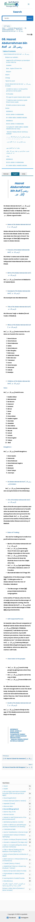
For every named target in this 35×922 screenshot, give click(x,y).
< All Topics (6, 26)
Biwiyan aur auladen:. (11, 57)
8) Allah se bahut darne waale (15, 105)
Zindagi (7, 78)
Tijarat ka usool (10, 81)
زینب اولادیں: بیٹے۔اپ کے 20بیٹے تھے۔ (16, 142)
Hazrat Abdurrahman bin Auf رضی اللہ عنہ (16, 54)
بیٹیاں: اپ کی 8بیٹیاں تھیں (13, 148)
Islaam (7, 75)
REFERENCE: (9, 111)
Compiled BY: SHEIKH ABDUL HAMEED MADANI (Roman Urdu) (17, 128)
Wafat (7, 108)
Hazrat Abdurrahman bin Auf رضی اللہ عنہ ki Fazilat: (18, 85)
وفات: (7, 156)
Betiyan (8, 71)
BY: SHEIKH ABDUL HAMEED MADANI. (16, 117)
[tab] (6, 174)
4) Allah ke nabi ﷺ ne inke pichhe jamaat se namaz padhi (17, 90)
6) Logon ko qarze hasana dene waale (18, 97)
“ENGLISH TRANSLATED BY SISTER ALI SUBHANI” (17, 133)
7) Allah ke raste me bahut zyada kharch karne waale (16, 101)
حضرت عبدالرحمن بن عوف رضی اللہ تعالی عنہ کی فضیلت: (17, 152)
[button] (29, 34)
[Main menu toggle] (29, 4)
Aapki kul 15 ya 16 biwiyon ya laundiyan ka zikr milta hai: (18, 61)
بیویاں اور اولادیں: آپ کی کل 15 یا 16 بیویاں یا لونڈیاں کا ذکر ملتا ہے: (18, 138)
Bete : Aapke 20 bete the (14, 68)
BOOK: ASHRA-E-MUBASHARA (15, 114)
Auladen (8, 65)
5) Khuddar (9, 94)
